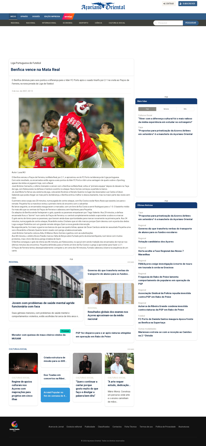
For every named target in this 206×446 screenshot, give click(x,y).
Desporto (83, 23)
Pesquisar (190, 23)
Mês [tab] (185, 109)
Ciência (98, 23)
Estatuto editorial (74, 427)
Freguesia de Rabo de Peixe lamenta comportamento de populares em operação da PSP (164, 280)
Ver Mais (130, 262)
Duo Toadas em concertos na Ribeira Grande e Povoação (55, 378)
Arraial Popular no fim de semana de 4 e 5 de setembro (54, 396)
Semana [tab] (166, 109)
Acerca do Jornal (56, 427)
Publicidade (90, 427)
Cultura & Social (117, 23)
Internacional (49, 23)
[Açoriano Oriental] (14, 431)
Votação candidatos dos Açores (155, 241)
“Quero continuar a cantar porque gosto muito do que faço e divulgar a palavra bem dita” (87, 388)
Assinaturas (184, 427)
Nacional (30, 23)
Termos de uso (146, 427)
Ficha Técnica (130, 427)
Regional (15, 23)
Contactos (117, 427)
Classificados (104, 427)
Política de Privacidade (166, 427)
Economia (67, 23)
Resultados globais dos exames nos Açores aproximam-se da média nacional (108, 315)
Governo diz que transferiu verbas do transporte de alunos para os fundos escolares (108, 274)
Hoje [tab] (147, 109)
